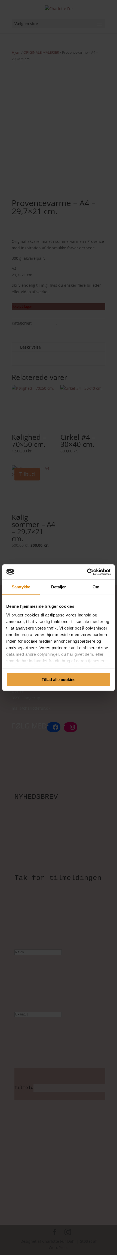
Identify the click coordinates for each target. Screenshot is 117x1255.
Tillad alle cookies (58, 679)
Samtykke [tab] (21, 587)
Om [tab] (96, 587)
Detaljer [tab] (58, 587)
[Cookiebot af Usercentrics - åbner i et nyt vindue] (87, 571)
